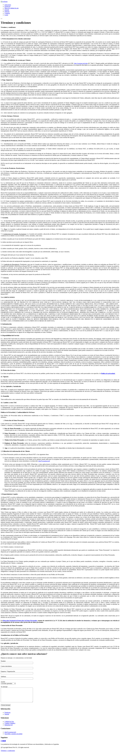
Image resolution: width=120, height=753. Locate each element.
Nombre (3, 661)
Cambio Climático (9, 723)
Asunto (3, 682)
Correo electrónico (6, 666)
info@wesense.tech (44, 461)
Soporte (6, 10)
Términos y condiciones (8, 750)
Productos (7, 6)
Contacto (7, 13)
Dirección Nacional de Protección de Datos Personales (20, 620)
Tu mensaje (4, 687)
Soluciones (7, 5)
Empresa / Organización (8, 671)
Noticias (6, 11)
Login (6, 15)
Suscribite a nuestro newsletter (13, 734)
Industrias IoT (8, 725)
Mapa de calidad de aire (11, 8)
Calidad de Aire (9, 721)
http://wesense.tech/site (81, 63)
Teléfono (3, 676)
